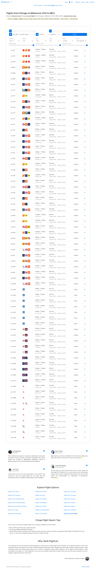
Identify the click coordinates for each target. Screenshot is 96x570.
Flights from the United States (16, 502)
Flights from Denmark (70, 510)
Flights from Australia (70, 491)
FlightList (5, 2)
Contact (92, 2)
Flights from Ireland (69, 506)
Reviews (77, 2)
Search (75, 34)
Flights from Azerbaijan (14, 513)
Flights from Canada (41, 499)
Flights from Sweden (41, 513)
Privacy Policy (86, 566)
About (83, 2)
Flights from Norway (69, 499)
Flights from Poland (40, 491)
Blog (87, 2)
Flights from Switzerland (42, 510)
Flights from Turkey (13, 491)
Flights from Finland (69, 502)
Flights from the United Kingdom (17, 506)
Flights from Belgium (41, 502)
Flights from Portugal (70, 495)
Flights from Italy (40, 495)
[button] (84, 50)
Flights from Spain (13, 510)
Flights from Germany (14, 495)
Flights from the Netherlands (16, 499)
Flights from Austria (40, 506)
